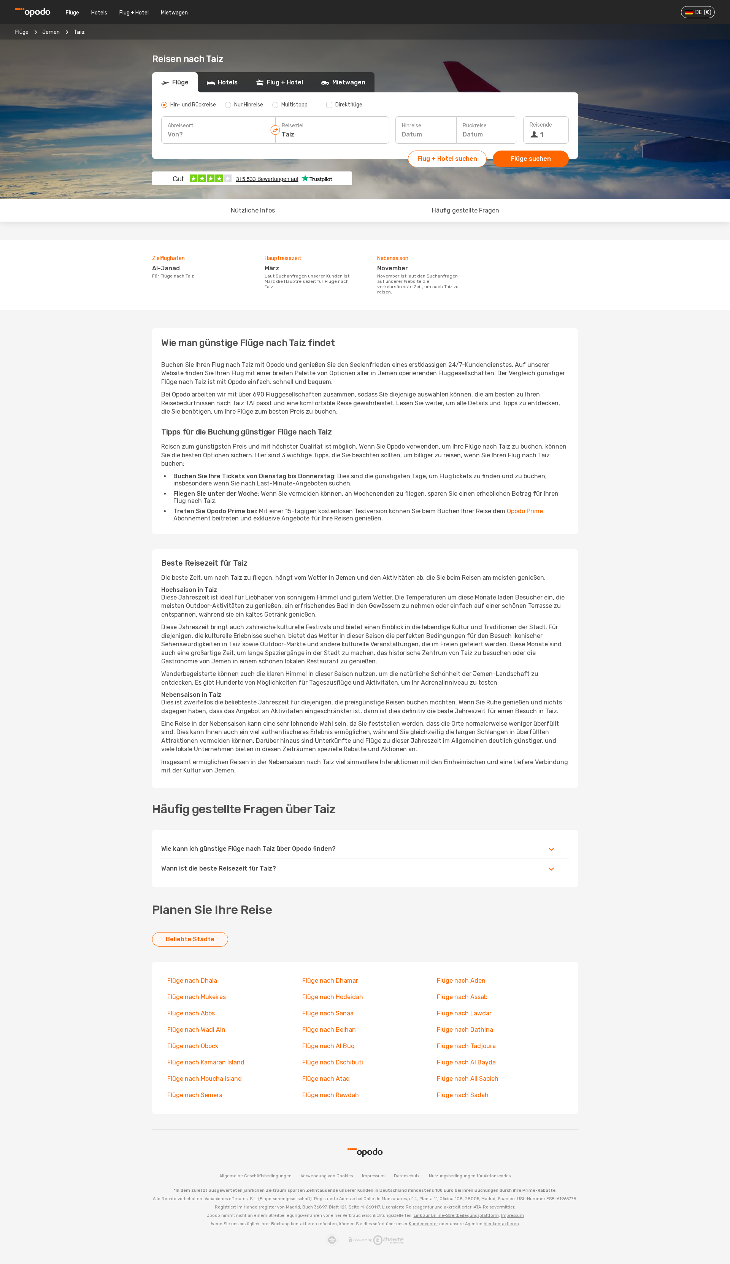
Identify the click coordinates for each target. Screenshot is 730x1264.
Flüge (72, 13)
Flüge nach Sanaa (328, 1013)
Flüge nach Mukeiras (196, 997)
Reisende (541, 125)
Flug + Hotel (134, 13)
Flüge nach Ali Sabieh (467, 1078)
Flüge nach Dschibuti (332, 1062)
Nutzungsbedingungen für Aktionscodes (470, 1176)
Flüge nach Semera (194, 1095)
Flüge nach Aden (461, 980)
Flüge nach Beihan (329, 1029)
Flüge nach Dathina (465, 1029)
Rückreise (475, 125)
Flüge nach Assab (462, 997)
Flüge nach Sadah (463, 1095)
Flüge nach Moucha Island (204, 1078)
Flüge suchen (531, 158)
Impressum (373, 1176)
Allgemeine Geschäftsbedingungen (255, 1176)
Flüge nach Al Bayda (466, 1062)
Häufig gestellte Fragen (465, 210)
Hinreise (411, 125)
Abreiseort (181, 125)
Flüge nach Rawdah (330, 1095)
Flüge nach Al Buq (328, 1046)
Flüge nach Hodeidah (332, 997)
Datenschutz (407, 1176)
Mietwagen (174, 13)
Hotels (99, 13)
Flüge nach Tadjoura (466, 1046)
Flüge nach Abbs (191, 1013)
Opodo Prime (525, 511)
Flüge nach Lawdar (464, 1013)
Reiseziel (292, 125)
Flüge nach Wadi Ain (196, 1029)
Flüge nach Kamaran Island (205, 1062)
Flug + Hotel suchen (447, 158)
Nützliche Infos (253, 210)
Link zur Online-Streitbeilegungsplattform (456, 1215)
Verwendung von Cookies (327, 1176)
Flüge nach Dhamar (330, 980)
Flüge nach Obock (192, 1046)
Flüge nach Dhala (192, 980)
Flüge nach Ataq (326, 1078)
